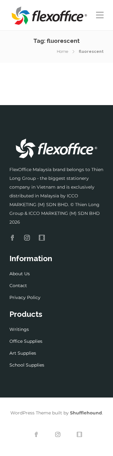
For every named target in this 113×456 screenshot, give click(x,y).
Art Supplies (22, 353)
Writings (19, 329)
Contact (18, 285)
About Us (19, 273)
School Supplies (26, 365)
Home (62, 51)
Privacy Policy (24, 297)
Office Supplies (25, 341)
